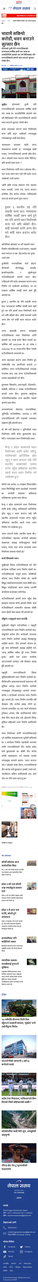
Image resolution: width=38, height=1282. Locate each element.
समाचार (13, 1263)
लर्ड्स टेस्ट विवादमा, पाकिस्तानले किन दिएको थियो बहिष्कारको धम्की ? (19, 1100)
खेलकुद (17, 1267)
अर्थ (20, 1263)
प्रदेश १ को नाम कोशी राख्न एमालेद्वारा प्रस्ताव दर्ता (12, 887)
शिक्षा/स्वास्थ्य (27, 1267)
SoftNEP (14, 1280)
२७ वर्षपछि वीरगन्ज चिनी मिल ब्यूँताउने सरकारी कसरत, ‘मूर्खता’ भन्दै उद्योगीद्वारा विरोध (19, 1023)
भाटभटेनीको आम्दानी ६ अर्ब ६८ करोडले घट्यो (16, 1063)
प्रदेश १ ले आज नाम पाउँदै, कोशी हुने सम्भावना (10, 913)
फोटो (11, 1267)
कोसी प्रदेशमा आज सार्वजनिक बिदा (10, 864)
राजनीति (6, 1263)
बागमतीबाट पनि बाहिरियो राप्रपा (9, 940)
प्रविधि (5, 1271)
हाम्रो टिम (19, 1198)
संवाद (5, 1267)
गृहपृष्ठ (3, 21)
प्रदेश (8, 21)
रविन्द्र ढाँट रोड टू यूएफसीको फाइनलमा (14, 1167)
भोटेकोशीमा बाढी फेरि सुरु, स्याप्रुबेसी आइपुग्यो (19, 1133)
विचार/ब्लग (27, 1263)
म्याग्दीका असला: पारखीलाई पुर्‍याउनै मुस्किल (10, 964)
